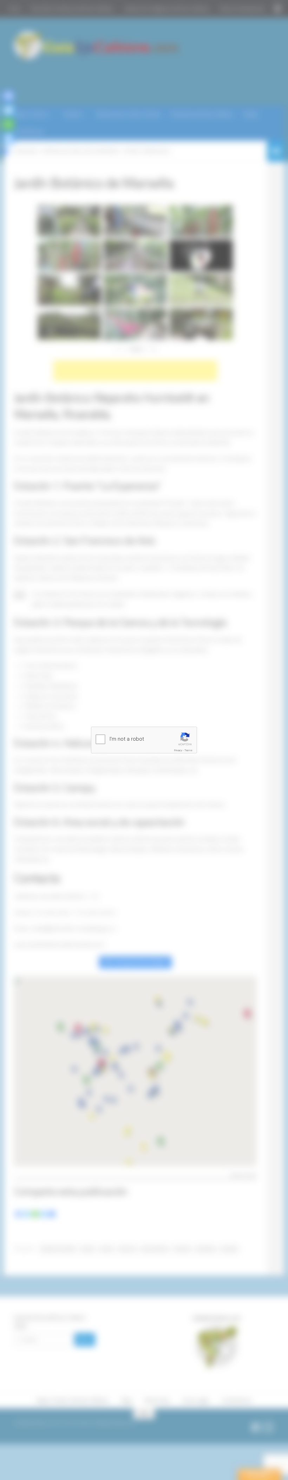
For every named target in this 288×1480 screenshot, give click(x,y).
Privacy (178, 750)
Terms (188, 750)
